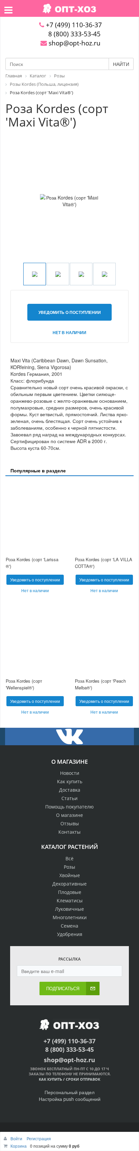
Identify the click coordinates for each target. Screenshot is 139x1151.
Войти (16, 1138)
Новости (69, 773)
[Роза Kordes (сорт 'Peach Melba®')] (104, 638)
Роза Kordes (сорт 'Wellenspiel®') (24, 684)
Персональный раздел (69, 1092)
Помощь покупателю (69, 806)
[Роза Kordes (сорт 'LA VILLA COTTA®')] (104, 517)
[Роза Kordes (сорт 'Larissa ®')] (35, 517)
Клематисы (70, 900)
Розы (69, 867)
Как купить (69, 781)
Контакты (69, 832)
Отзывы (69, 823)
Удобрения (69, 934)
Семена (69, 926)
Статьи (69, 798)
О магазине (69, 815)
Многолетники (70, 917)
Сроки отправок (83, 1079)
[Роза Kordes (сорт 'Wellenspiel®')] (35, 638)
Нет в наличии (69, 332)
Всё (69, 858)
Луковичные (69, 909)
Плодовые (69, 892)
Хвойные (69, 875)
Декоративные (69, 883)
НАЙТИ (121, 64)
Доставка (69, 790)
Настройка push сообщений (70, 1098)
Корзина (18, 1146)
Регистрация (39, 1138)
